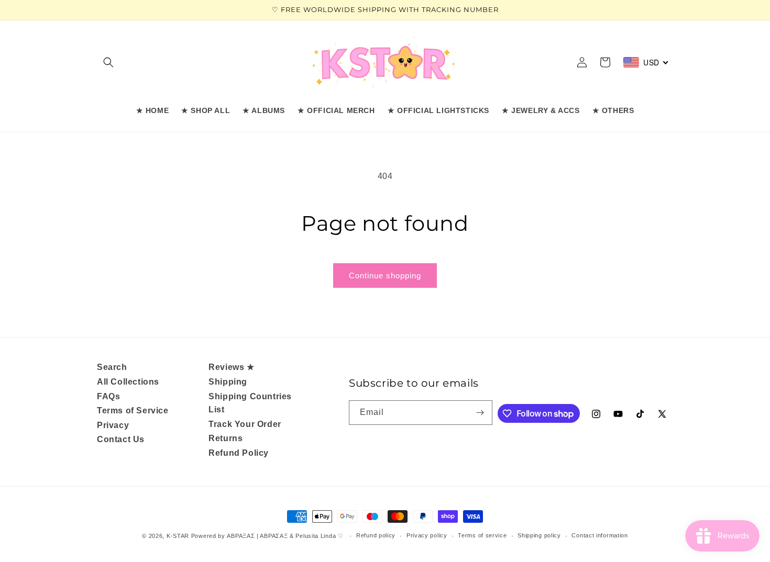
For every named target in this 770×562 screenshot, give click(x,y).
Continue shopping (385, 275)
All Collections (128, 381)
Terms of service (482, 535)
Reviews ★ (231, 367)
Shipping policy (539, 535)
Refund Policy (238, 452)
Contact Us (121, 439)
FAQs (108, 396)
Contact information (599, 535)
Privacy (113, 425)
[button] (108, 62)
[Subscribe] (480, 412)
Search (112, 367)
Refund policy (375, 535)
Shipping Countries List (250, 403)
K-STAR (178, 536)
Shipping (227, 381)
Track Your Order (244, 424)
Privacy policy (426, 535)
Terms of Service (133, 410)
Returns (225, 438)
